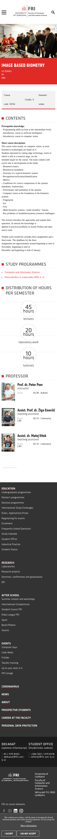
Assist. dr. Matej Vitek (31, 435)
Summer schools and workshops (18, 598)
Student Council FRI (12, 609)
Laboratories (8, 566)
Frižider (5, 657)
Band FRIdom (9, 624)
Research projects (11, 571)
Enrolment (7, 523)
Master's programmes (13, 497)
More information (29, 825)
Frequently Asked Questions (16, 528)
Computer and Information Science (22, 272)
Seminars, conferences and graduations (22, 576)
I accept (9, 833)
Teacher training (10, 662)
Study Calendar (9, 533)
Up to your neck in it (12, 668)
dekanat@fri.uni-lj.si (13, 758)
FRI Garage (7, 673)
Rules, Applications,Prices (15, 513)
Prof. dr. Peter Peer (30, 384)
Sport (4, 619)
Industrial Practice (11, 544)
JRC (3, 582)
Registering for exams (13, 518)
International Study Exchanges (17, 507)
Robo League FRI (10, 614)
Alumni (5, 630)
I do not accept (28, 833)
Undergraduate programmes (16, 492)
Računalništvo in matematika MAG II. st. (25, 277)
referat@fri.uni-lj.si (42, 756)
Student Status (10, 549)
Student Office (9, 539)
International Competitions (16, 604)
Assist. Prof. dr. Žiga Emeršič (36, 410)
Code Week (7, 652)
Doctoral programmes (13, 502)
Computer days (9, 647)
